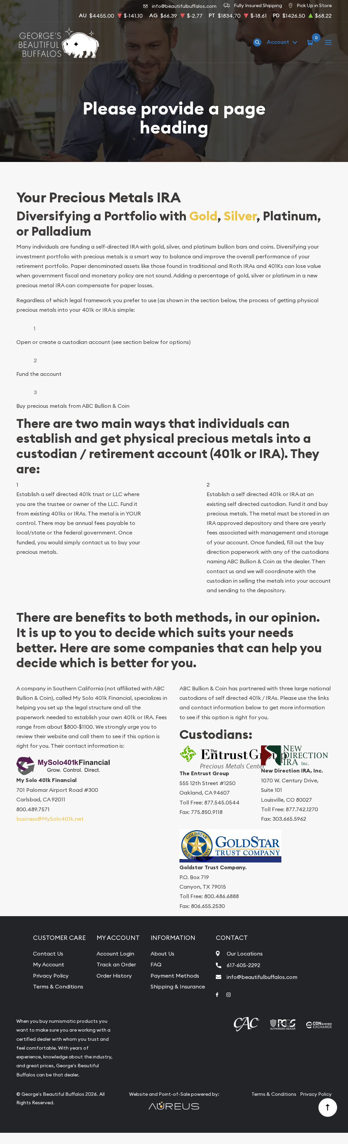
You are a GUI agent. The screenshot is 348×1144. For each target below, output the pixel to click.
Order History (114, 975)
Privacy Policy (51, 975)
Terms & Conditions (58, 986)
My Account (48, 964)
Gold (203, 216)
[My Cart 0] (311, 42)
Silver (240, 216)
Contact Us (48, 953)
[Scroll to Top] (327, 1107)
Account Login (115, 953)
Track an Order (116, 964)
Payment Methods (175, 975)
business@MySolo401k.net (50, 818)
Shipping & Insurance (178, 986)
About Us (162, 953)
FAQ (156, 964)
